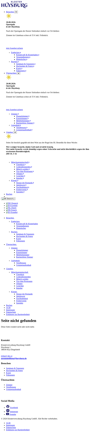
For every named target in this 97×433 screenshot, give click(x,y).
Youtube (12, 414)
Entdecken (15, 52)
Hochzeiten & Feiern (24, 66)
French (14, 210)
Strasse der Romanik (24, 183)
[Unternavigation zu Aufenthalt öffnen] (21, 261)
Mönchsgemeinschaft (20, 162)
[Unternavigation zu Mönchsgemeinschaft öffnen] (30, 272)
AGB (8, 308)
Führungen (20, 71)
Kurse (18, 68)
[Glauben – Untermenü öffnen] (15, 132)
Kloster (14, 180)
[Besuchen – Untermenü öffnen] (16, 12)
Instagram (14, 412)
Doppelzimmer (22, 116)
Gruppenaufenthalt (24, 130)
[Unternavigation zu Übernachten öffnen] (18, 244)
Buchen (14, 62)
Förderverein (21, 190)
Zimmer (14, 114)
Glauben (9, 132)
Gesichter (20, 176)
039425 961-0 (6, 356)
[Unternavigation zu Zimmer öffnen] (19, 248)
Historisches (21, 59)
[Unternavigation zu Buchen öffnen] (19, 232)
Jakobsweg (21, 185)
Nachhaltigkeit (22, 187)
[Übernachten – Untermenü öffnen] (18, 73)
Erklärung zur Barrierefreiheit (18, 314)
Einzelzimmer (22, 118)
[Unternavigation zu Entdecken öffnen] (21, 221)
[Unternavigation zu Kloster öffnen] (18, 292)
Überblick (20, 164)
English (14, 205)
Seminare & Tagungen (25, 64)
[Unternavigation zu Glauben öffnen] (14, 269)
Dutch (13, 208)
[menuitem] (51, 203)
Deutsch (9, 199)
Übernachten (11, 73)
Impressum (10, 310)
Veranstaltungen (22, 57)
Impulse (19, 178)
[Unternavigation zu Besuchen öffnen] (15, 218)
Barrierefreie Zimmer (24, 123)
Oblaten (19, 174)
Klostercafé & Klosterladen (27, 55)
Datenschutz (11, 312)
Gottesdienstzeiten (23, 167)
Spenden (20, 192)
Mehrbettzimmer (23, 121)
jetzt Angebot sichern (14, 48)
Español (13, 212)
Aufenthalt (15, 125)
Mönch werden (22, 169)
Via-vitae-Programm (24, 171)
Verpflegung (21, 127)
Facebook (14, 407)
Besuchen (10, 12)
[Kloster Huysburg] (14, 7)
